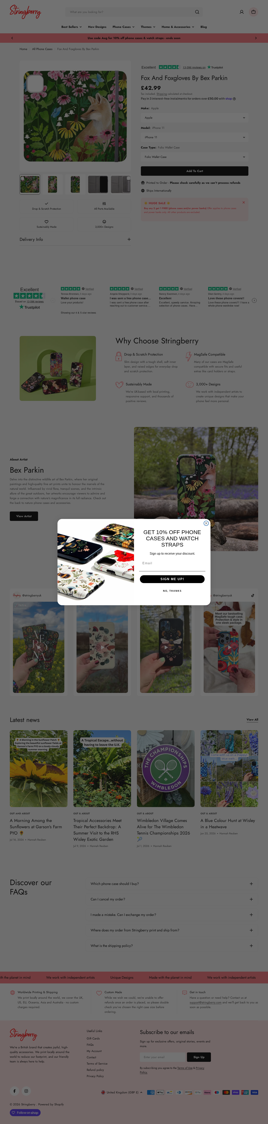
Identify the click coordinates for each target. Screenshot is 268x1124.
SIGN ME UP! (172, 579)
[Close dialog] (206, 523)
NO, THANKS (172, 591)
